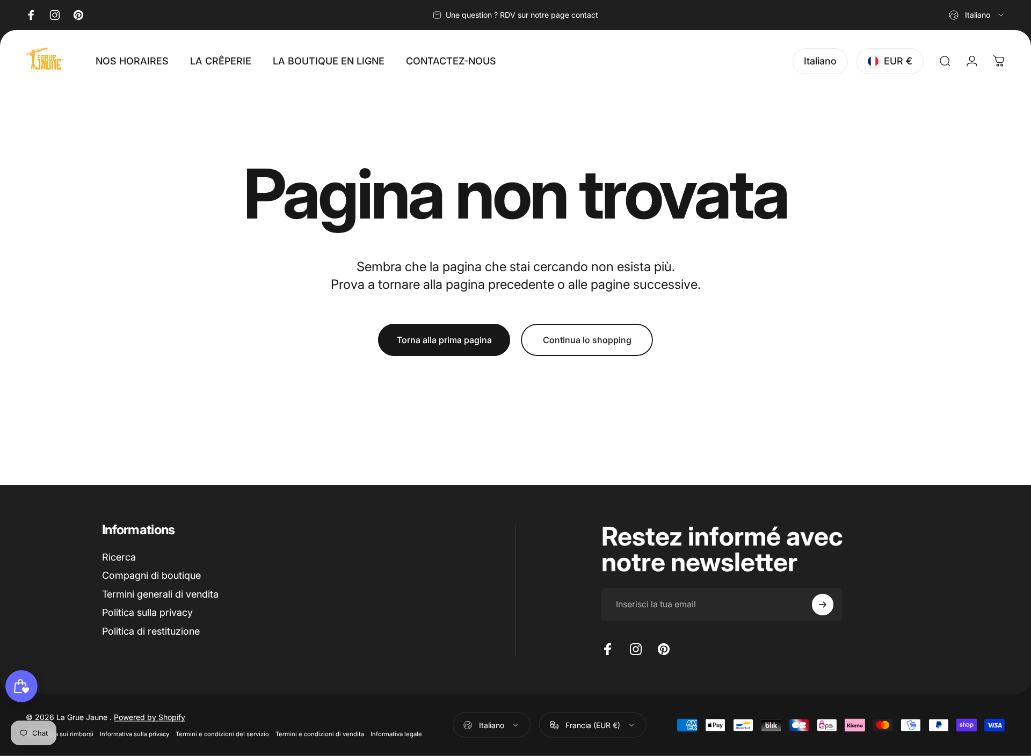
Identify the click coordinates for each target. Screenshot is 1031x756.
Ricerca (119, 557)
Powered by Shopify (149, 717)
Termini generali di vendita (160, 594)
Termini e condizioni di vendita (319, 734)
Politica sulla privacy (147, 612)
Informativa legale (396, 734)
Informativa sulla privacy (134, 734)
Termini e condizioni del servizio (222, 734)
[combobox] (977, 15)
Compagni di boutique (151, 575)
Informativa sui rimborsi (59, 734)
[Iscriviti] (822, 604)
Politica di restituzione (151, 631)
